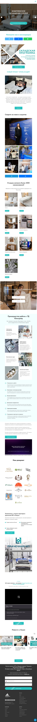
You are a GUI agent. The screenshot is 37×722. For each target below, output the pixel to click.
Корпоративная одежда (22, 712)
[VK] (25, 176)
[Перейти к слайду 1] (17, 29)
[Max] (9, 39)
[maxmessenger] (5, 700)
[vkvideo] (8, 700)
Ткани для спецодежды (21, 713)
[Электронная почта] (14, 700)
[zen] (11, 700)
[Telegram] (11, 176)
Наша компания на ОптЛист (4, 3)
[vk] (7, 700)
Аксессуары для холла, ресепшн (23, 703)
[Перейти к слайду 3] (19, 29)
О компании (6, 708)
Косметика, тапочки (21, 699)
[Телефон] (13, 700)
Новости (6, 713)
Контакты (6, 709)
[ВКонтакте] (18, 39)
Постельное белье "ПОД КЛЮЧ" (23, 709)
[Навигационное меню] (35, 1)
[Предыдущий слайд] (1, 17)
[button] (18, 23)
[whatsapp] (27, 39)
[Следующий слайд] (35, 17)
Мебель (20, 695)
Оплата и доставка (7, 712)
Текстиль (20, 694)
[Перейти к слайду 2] (18, 29)
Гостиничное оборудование (22, 698)
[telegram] (10, 700)
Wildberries (26, 674)
